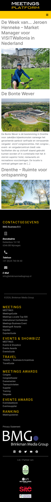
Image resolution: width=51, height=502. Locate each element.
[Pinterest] (36, 451)
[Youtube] (31, 451)
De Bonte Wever (17, 93)
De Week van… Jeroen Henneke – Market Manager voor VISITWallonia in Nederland (24, 33)
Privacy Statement (11, 426)
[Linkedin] (14, 451)
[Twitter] (25, 451)
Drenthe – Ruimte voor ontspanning (24, 172)
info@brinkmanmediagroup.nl (17, 276)
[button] (47, 14)
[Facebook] (20, 451)
